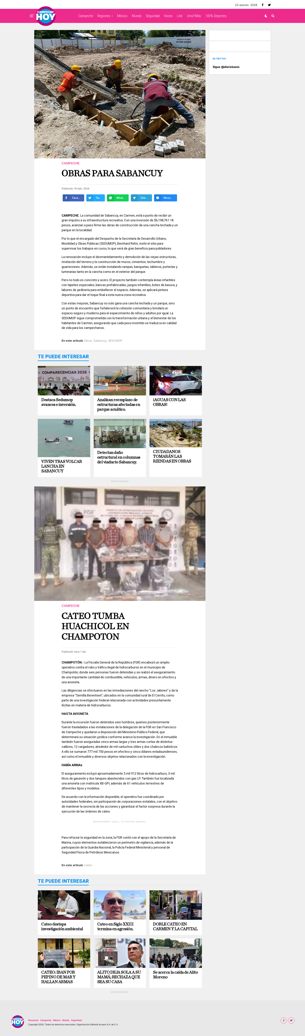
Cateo (88, 865)
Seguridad (153, 16)
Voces (168, 16)
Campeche (86, 16)
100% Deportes (215, 16)
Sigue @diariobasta (226, 67)
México (122, 16)
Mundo (137, 16)
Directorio (33, 1020)
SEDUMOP (115, 340)
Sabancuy (100, 340)
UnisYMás (194, 16)
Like (180, 16)
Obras (88, 340)
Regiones (103, 16)
